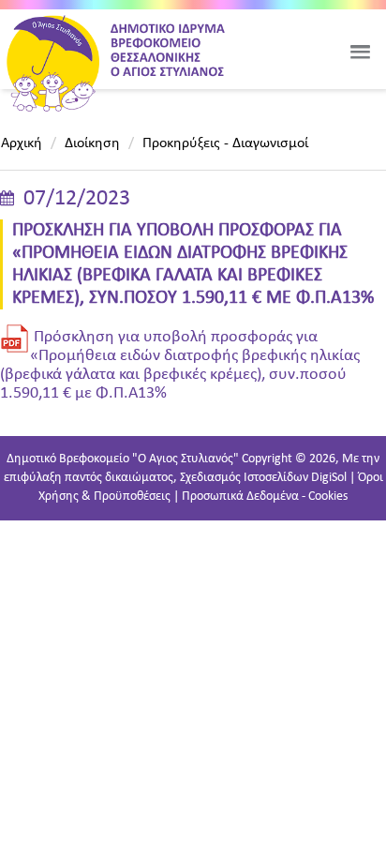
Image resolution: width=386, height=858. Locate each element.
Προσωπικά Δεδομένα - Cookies (265, 496)
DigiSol (329, 478)
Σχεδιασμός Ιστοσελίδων (244, 478)
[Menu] (360, 51)
